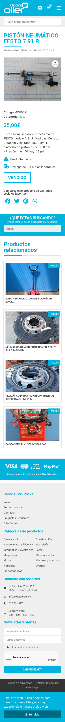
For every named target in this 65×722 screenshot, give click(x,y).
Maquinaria (10, 555)
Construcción (44, 539)
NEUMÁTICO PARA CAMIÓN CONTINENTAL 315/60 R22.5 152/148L (30, 397)
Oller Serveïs (11, 523)
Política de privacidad (19, 682)
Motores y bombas (47, 560)
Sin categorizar (13, 570)
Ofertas (40, 565)
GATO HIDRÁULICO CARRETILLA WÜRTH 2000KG (28, 300)
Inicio (7, 50)
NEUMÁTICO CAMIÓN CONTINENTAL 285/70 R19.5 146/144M (30, 349)
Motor (15, 50)
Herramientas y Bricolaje (18, 544)
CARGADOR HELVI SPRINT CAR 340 (25, 444)
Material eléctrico (46, 555)
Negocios (9, 565)
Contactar (10, 512)
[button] (55, 63)
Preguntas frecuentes (16, 517)
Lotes (39, 549)
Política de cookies (47, 682)
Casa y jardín (11, 539)
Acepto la (22, 647)
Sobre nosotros (13, 507)
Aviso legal (32, 687)
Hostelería (42, 544)
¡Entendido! (32, 714)
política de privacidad (27, 647)
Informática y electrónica (18, 549)
